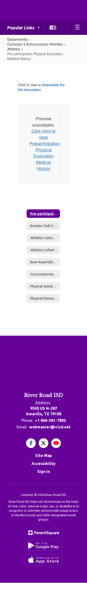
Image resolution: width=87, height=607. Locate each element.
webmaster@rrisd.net (50, 427)
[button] (23, 27)
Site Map (43, 455)
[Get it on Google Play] (43, 545)
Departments (17, 39)
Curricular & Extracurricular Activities (35, 44)
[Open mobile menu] (77, 27)
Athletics (13, 48)
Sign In (43, 471)
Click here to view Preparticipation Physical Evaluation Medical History (44, 149)
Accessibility (43, 463)
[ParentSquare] (43, 532)
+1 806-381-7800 (50, 420)
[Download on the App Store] (43, 559)
